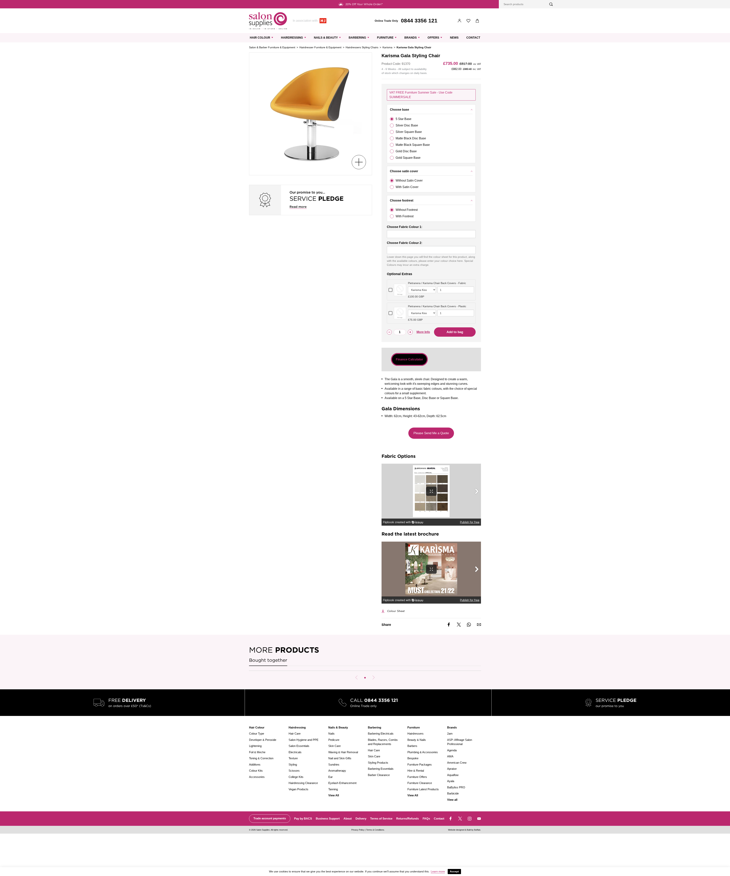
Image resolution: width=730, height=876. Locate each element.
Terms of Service (381, 818)
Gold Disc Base (406, 151)
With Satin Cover (407, 187)
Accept (454, 871)
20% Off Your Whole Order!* (364, 4)
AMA (450, 756)
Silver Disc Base (407, 125)
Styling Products (378, 762)
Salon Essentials (299, 745)
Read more (298, 207)
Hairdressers (415, 733)
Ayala (450, 781)
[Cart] (477, 20)
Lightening (255, 745)
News (454, 37)
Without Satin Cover (409, 180)
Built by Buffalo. (474, 830)
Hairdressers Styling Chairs (362, 47)
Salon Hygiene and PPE (303, 739)
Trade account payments (269, 818)
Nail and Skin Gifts (339, 758)
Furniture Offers (417, 776)
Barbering (357, 37)
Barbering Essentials (381, 768)
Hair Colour (260, 37)
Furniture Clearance (419, 783)
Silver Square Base (409, 131)
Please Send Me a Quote (431, 433)
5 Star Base (403, 119)
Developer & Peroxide (262, 739)
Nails (331, 733)
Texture (293, 758)
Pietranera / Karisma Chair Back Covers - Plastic (437, 306)
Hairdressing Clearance (303, 783)
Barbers (412, 745)
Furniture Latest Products (423, 789)
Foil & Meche (257, 752)
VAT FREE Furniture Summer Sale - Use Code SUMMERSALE (420, 95)
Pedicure (333, 739)
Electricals (295, 752)
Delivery (360, 818)
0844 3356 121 (419, 21)
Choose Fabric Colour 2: (404, 242)
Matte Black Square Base (413, 144)
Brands (410, 37)
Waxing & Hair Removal (343, 752)
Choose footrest (401, 200)
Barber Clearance (379, 775)
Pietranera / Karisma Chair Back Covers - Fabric (437, 283)
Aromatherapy (337, 770)
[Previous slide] (356, 678)
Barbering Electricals (381, 733)
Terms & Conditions (375, 830)
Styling (293, 764)
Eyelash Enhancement (342, 783)
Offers (433, 37)
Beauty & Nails (416, 739)
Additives (254, 764)
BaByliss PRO (456, 787)
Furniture (385, 37)
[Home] (268, 20)
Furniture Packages (419, 764)
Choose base (399, 109)
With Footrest (404, 216)
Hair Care (295, 733)
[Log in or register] (459, 20)
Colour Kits (256, 770)
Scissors (294, 770)
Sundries (333, 764)
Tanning (333, 789)
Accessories (257, 776)
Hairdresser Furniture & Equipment (320, 47)
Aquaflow (453, 775)
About (348, 818)
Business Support (328, 818)
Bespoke (412, 758)
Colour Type (256, 733)
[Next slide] (374, 678)
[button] (365, 677)
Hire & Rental (415, 770)
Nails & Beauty (326, 37)
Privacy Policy (357, 830)
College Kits (296, 776)
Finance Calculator (409, 359)
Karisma (387, 47)
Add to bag (455, 332)
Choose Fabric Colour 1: (404, 227)
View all (452, 799)
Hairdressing (292, 37)
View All (333, 795)
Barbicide (453, 793)
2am (450, 733)
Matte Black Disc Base (411, 138)
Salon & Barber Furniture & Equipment (272, 47)
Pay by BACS (303, 818)
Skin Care (334, 745)
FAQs (426, 818)
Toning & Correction (261, 758)
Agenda (452, 750)
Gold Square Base (408, 157)
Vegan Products (298, 789)
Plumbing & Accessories (422, 752)
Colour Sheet (396, 611)
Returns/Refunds (407, 818)
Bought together (268, 660)
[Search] (551, 4)
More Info (423, 332)
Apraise (452, 768)
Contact (473, 37)
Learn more (438, 871)
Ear (330, 776)
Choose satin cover (404, 171)
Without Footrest (407, 209)
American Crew (457, 762)
